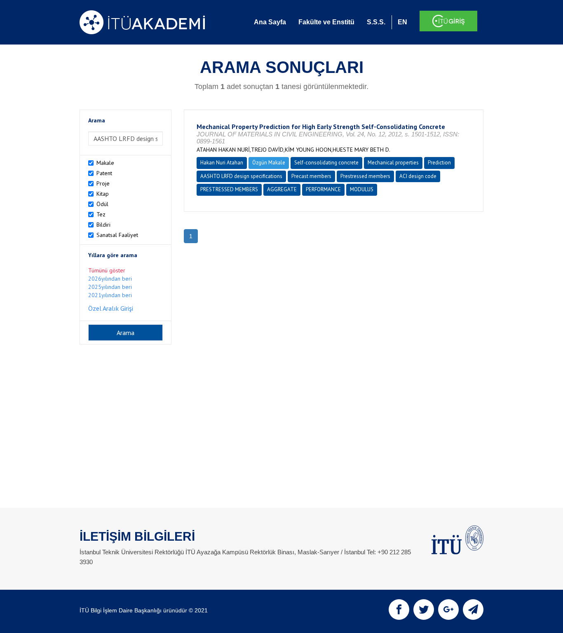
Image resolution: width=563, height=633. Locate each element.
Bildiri (103, 224)
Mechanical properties (393, 162)
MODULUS (361, 189)
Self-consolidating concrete (326, 162)
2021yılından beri (110, 295)
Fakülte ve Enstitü (326, 22)
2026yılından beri (110, 278)
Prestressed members (365, 176)
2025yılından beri (110, 287)
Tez (101, 214)
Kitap (102, 193)
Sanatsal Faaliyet (117, 235)
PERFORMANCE (323, 189)
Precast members (311, 176)
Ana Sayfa (270, 22)
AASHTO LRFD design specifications (241, 176)
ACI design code (417, 176)
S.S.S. (376, 22)
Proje (103, 183)
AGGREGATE (282, 189)
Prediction (439, 162)
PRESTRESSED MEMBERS (229, 189)
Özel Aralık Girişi (110, 308)
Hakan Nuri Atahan (221, 162)
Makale (105, 162)
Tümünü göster (106, 270)
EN (402, 22)
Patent (104, 173)
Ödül (102, 204)
